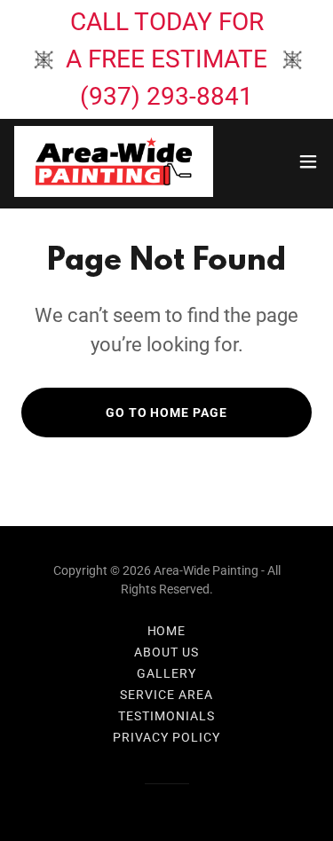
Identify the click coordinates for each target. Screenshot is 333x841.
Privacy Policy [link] (166, 737)
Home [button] (166, 631)
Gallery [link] (166, 673)
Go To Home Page (167, 412)
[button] (308, 161)
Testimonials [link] (166, 716)
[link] (113, 161)
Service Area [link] (166, 695)
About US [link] (166, 652)
